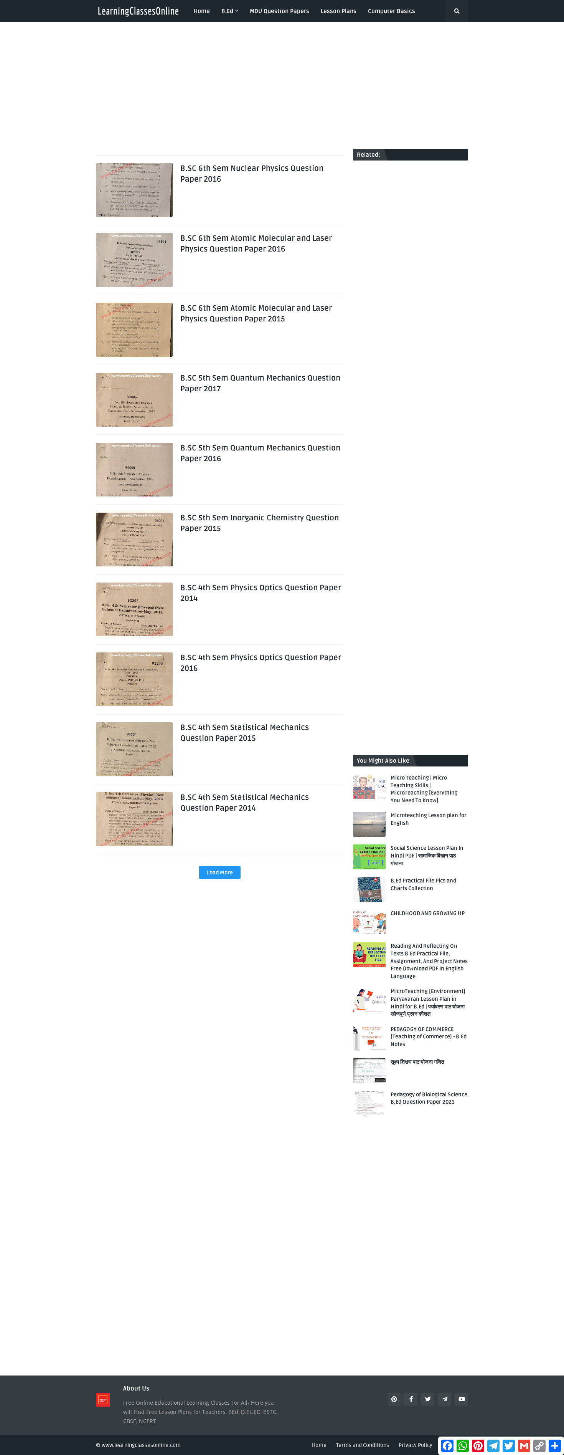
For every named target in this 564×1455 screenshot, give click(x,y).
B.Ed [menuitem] (227, 11)
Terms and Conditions (362, 1445)
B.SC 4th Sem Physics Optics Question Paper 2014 (260, 593)
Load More (220, 872)
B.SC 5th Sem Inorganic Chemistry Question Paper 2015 (259, 523)
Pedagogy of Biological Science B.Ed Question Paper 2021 (429, 1098)
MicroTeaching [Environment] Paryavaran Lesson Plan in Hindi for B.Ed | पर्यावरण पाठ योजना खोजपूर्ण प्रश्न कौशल (428, 1002)
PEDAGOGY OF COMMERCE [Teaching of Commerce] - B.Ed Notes (429, 1037)
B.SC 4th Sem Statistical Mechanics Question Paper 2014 (244, 803)
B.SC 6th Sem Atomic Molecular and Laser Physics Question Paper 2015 (256, 314)
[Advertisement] (282, 85)
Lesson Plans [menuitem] (338, 11)
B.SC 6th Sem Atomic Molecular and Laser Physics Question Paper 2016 (256, 244)
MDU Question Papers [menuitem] (279, 11)
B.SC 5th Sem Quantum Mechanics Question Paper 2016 (260, 453)
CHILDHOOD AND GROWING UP (428, 913)
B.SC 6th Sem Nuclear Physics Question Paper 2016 (251, 174)
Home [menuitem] (202, 11)
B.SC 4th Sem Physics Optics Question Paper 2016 (260, 663)
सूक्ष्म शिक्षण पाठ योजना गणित (417, 1062)
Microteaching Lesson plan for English (429, 819)
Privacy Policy (415, 1445)
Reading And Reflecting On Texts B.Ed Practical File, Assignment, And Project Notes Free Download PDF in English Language (429, 961)
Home (319, 1445)
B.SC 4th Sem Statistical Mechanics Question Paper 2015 (244, 733)
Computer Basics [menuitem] (391, 11)
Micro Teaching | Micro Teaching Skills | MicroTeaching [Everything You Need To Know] (424, 789)
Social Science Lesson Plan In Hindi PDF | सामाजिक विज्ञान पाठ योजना (427, 855)
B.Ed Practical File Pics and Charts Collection (423, 884)
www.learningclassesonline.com (141, 1445)
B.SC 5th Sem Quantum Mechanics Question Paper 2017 (260, 384)
